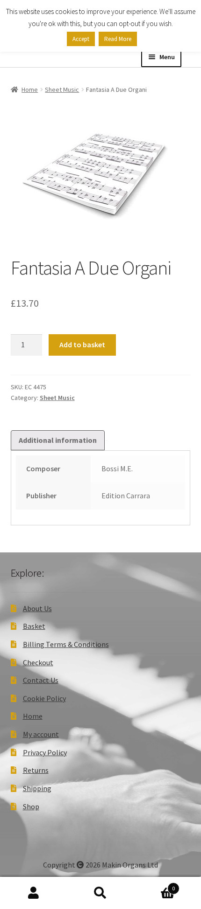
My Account (33, 893)
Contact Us (40, 680)
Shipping (37, 788)
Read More (117, 39)
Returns (36, 770)
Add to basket (82, 344)
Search (100, 893)
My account (41, 734)
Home (30, 89)
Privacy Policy (45, 752)
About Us (37, 608)
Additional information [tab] (58, 440)
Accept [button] (80, 39)
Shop (31, 806)
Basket (34, 626)
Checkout (38, 662)
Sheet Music (62, 89)
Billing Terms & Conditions (66, 644)
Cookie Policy (44, 698)
